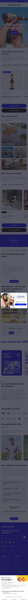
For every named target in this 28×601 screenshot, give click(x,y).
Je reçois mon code (21, 304)
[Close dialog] (26, 293)
